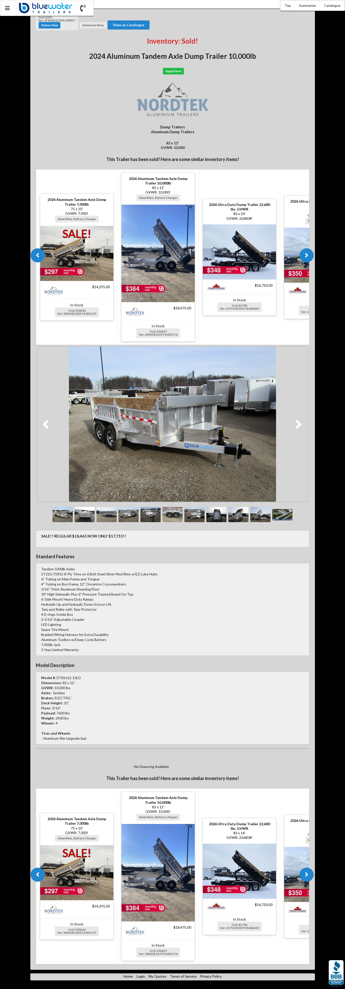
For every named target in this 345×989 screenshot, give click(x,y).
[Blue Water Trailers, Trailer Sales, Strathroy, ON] (336, 974)
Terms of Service (183, 976)
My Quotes (157, 976)
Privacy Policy (210, 976)
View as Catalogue (128, 25)
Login (140, 976)
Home (128, 976)
